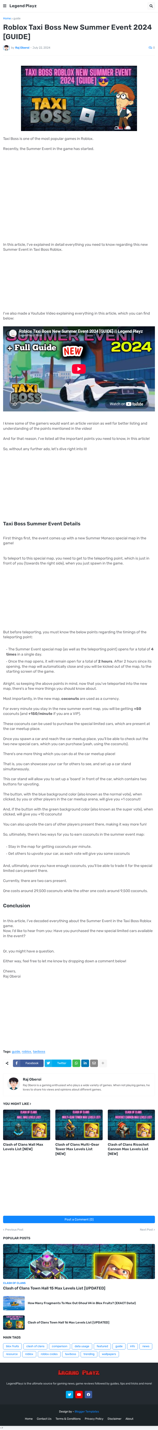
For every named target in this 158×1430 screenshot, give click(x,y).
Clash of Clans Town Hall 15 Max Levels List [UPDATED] (54, 1288)
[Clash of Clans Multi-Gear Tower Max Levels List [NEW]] (78, 1125)
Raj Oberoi (32, 1079)
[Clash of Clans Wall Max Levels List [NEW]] (26, 1125)
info (132, 1346)
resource (12, 1354)
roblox (26, 1051)
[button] (4, 6)
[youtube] (79, 1394)
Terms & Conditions (68, 1419)
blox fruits (12, 1346)
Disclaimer (114, 1419)
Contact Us (44, 1419)
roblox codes (49, 1354)
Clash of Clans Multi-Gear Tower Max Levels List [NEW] (77, 1149)
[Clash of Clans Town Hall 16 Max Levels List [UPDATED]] (14, 1322)
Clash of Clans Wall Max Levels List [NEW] (23, 1146)
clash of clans (35, 1346)
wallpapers (109, 1354)
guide (17, 18)
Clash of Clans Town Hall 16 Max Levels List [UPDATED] (68, 1322)
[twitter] (69, 1394)
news (145, 1346)
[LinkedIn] (85, 1063)
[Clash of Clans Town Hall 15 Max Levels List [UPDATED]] (79, 1261)
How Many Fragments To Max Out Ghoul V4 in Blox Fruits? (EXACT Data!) (82, 1303)
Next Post (146, 1229)
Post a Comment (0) (79, 1219)
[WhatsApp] (76, 1063)
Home (7, 18)
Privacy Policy (94, 1419)
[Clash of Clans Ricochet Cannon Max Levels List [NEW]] (131, 1125)
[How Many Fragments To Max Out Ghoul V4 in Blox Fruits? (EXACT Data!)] (14, 1303)
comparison (59, 1346)
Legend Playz (23, 5)
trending (89, 1354)
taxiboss (39, 1051)
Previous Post (14, 1229)
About (129, 1419)
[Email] (94, 1063)
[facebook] (88, 1394)
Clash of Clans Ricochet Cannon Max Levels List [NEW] (128, 1149)
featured (102, 1346)
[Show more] (103, 1063)
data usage (82, 1346)
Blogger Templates (87, 1411)
